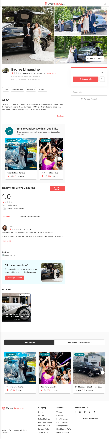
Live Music (60, 429)
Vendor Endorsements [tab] (29, 217)
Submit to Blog (44, 419)
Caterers (59, 415)
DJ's (69, 429)
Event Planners (62, 419)
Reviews (31, 89)
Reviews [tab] (8, 217)
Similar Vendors (17, 89)
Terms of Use (43, 432)
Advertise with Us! (90, 418)
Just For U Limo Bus (49, 173)
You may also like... (29, 342)
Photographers (62, 422)
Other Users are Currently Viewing (79, 342)
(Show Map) (51, 73)
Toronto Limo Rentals (16, 173)
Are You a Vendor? (45, 422)
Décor (58, 432)
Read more (6, 241)
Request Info (87, 79)
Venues (59, 412)
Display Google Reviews (15, 208)
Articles (42, 89)
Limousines (22, 80)
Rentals (66, 432)
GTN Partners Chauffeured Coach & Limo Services (89, 387)
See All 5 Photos (96, 58)
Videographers (62, 426)
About (6, 89)
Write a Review (56, 188)
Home (13, 80)
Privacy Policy (44, 429)
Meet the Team (44, 426)
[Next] (60, 158)
